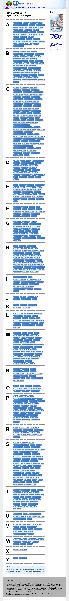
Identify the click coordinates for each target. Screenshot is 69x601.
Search (15, 7)
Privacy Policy (42, 599)
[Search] (44, 19)
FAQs (39, 7)
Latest (19, 7)
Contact (43, 7)
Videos (23, 7)
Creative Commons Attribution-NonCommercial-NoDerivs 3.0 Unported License (45, 593)
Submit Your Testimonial (31, 7)
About (11, 7)
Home (7, 7)
